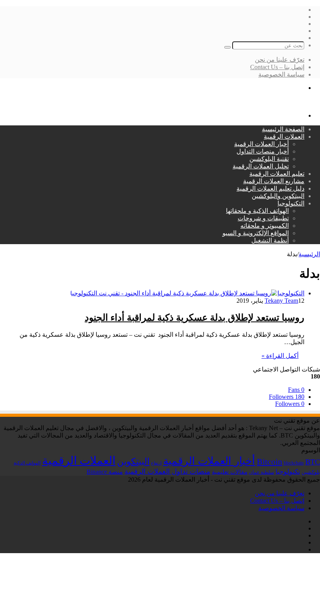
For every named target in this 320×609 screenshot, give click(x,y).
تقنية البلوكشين (269, 158)
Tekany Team (281, 300)
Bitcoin (269, 461)
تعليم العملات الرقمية (276, 173)
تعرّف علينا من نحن (279, 59)
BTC (312, 461)
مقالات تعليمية (229, 472)
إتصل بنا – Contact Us (277, 67)
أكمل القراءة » (280, 355)
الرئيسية (309, 254)
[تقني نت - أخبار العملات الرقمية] (276, 101)
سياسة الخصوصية (281, 74)
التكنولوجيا (290, 203)
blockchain (294, 463)
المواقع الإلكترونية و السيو (255, 233)
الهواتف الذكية (27, 463)
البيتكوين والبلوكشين (278, 196)
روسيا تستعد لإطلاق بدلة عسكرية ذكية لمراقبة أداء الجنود (194, 318)
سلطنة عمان (261, 472)
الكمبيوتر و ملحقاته (264, 225)
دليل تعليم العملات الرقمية (270, 188)
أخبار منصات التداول (262, 151)
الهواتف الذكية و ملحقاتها (257, 210)
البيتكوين (133, 461)
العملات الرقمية (284, 136)
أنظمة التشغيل (270, 240)
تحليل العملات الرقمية (261, 166)
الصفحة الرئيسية (283, 129)
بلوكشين (311, 472)
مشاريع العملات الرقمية (273, 181)
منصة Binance (105, 471)
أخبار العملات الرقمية (261, 144)
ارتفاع (156, 463)
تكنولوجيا (288, 471)
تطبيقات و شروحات (263, 218)
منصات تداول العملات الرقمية (167, 471)
